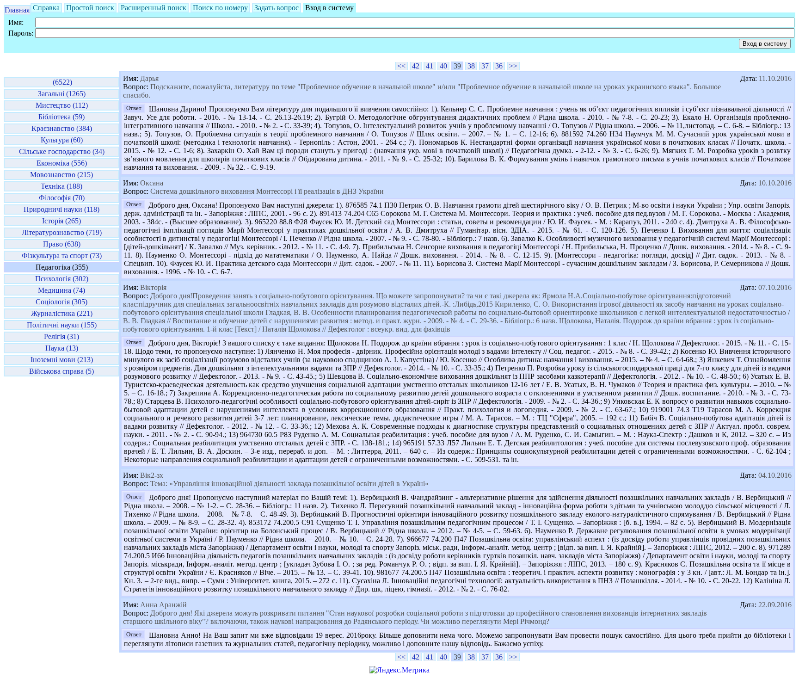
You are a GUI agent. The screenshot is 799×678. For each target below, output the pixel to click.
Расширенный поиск (153, 8)
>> (513, 66)
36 (499, 66)
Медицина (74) (61, 290)
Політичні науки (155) (62, 325)
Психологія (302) (61, 279)
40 (443, 66)
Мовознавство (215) (61, 175)
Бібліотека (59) (61, 117)
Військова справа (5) (61, 371)
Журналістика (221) (61, 313)
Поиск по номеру (220, 8)
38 (471, 66)
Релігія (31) (61, 336)
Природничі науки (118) (61, 209)
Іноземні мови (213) (62, 360)
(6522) (61, 82)
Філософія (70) (62, 198)
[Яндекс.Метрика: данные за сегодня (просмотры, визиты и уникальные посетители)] (399, 670)
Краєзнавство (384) (61, 128)
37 (485, 66)
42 (415, 66)
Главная (17, 10)
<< (401, 66)
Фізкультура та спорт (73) (62, 255)
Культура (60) (62, 140)
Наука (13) (61, 348)
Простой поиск (90, 8)
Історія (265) (61, 221)
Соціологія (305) (61, 302)
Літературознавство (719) (62, 232)
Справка (46, 8)
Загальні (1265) (62, 94)
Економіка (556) (62, 163)
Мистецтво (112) (62, 105)
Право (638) (61, 244)
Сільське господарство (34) (61, 151)
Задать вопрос (276, 8)
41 (429, 66)
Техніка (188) (61, 186)
